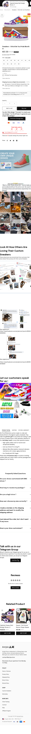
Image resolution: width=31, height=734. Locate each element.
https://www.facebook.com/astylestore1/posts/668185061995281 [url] (15, 363)
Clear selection (6, 78)
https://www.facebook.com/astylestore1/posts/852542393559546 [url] (15, 332)
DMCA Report (18, 719)
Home (1, 9)
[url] (7, 433)
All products (7, 9)
